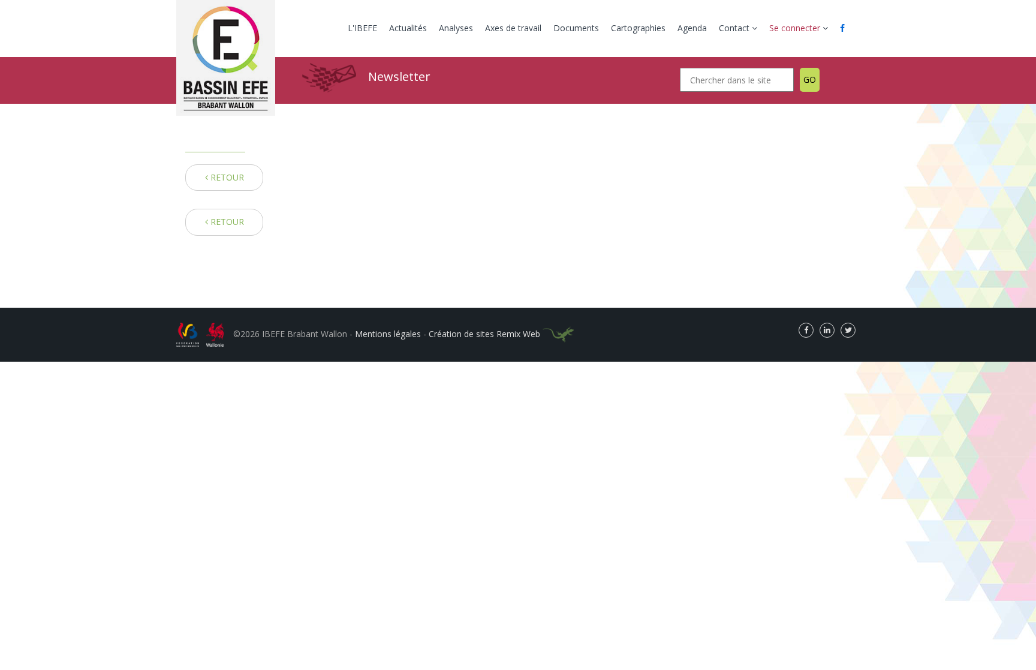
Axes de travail (513, 28)
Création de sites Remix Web (486, 333)
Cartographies (638, 28)
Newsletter (399, 76)
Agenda (692, 28)
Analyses (456, 28)
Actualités (408, 28)
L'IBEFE (362, 28)
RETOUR (226, 177)
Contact (735, 28)
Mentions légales (388, 333)
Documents (576, 28)
